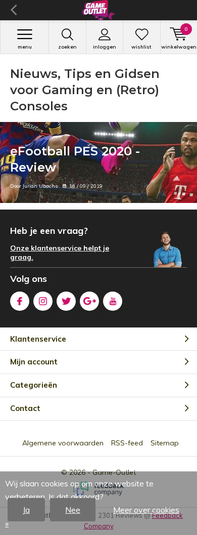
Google (89, 301)
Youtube (112, 301)
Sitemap (165, 442)
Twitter (66, 301)
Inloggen (104, 47)
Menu (25, 47)
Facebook (19, 301)
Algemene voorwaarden (63, 442)
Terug (13, 10)
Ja (26, 510)
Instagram (43, 301)
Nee (72, 510)
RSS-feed (127, 442)
